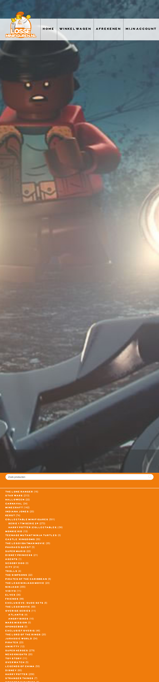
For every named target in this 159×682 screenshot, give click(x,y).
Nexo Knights (16, 654)
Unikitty (12, 646)
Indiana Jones (17, 512)
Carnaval (14, 504)
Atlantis (16, 615)
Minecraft (14, 508)
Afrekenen (108, 29)
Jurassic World (18, 639)
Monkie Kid (14, 531)
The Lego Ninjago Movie (25, 583)
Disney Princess (19, 555)
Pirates (11, 642)
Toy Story (13, 658)
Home (49, 29)
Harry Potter (16, 674)
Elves (10, 595)
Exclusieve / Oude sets (24, 603)
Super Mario (15, 551)
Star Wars (14, 496)
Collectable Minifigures (26, 519)
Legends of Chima (20, 666)
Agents (11, 559)
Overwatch (15, 662)
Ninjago (12, 587)
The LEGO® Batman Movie (25, 543)
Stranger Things (19, 678)
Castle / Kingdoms (20, 539)
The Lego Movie (17, 607)
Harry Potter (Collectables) (33, 527)
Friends (12, 599)
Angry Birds (19, 619)
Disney (11, 670)
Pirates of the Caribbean (26, 579)
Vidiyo (10, 591)
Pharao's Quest (18, 547)
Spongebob (14, 627)
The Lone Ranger (19, 492)
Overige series (18, 611)
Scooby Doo (15, 563)
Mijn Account (141, 29)
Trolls (11, 571)
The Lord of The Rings (23, 635)
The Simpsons (16, 575)
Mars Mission (16, 623)
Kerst (10, 515)
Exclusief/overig (20, 631)
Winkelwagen (75, 29)
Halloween (15, 500)
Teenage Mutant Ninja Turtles (31, 535)
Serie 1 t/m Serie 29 (24, 523)
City (9, 567)
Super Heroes (16, 651)
